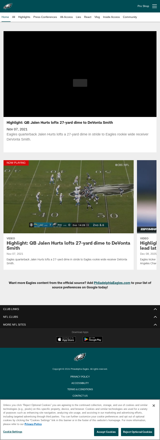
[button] (80, 83)
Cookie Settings (12, 431)
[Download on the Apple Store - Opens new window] (66, 339)
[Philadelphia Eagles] (80, 357)
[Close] (153, 405)
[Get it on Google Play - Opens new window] (93, 341)
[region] (80, 420)
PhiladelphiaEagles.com (112, 283)
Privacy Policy (80, 376)
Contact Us (80, 395)
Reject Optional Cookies (137, 432)
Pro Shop (143, 6)
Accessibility (80, 382)
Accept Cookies (106, 432)
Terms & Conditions (80, 389)
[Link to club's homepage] (7, 5)
